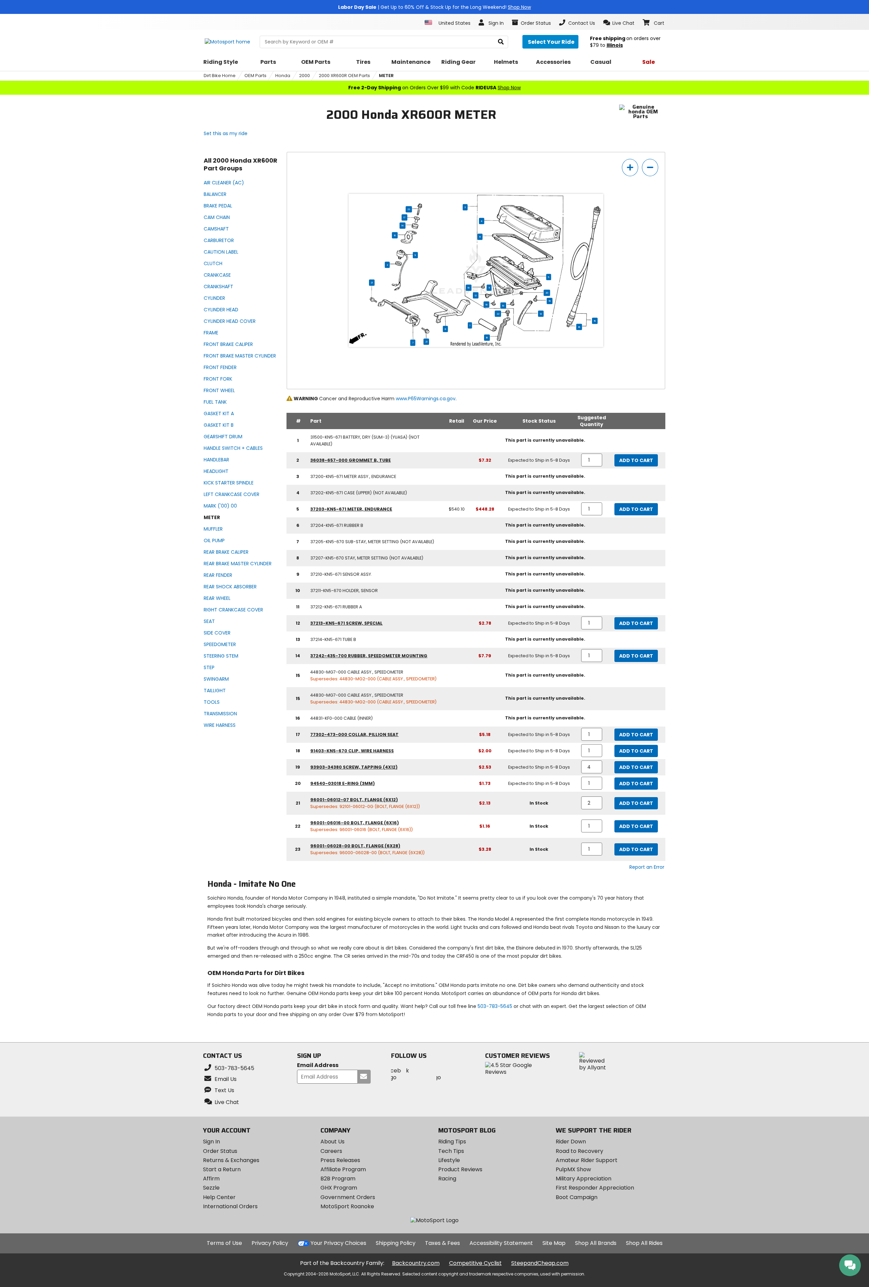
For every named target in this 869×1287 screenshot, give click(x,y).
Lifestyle (449, 1160)
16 (579, 327)
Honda (282, 75)
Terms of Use (224, 1243)
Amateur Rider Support (586, 1160)
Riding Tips (452, 1141)
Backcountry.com (416, 1263)
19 (468, 287)
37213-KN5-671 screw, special (346, 623)
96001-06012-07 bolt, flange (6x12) (354, 800)
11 (489, 287)
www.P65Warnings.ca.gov (426, 398)
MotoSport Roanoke (347, 1206)
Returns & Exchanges (231, 1160)
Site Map (554, 1243)
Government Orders (347, 1197)
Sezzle (211, 1188)
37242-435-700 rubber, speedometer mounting (368, 656)
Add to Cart (636, 460)
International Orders (230, 1206)
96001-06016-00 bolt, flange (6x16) (354, 823)
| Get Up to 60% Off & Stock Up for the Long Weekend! (434, 7)
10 (395, 235)
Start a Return (222, 1169)
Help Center (219, 1197)
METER (386, 75)
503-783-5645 (495, 1006)
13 (541, 313)
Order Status (220, 1151)
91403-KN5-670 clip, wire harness (352, 751)
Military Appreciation (583, 1178)
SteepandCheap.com (540, 1263)
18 (487, 337)
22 (498, 313)
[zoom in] (630, 167)
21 (372, 282)
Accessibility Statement (501, 1243)
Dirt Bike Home (220, 75)
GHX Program (338, 1188)
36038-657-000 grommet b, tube (350, 460)
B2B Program (337, 1178)
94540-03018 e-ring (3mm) (342, 783)
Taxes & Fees (442, 1243)
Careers (331, 1151)
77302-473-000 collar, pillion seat (354, 734)
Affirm (211, 1178)
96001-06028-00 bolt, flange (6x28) (355, 846)
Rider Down (571, 1141)
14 (402, 225)
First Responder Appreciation (595, 1188)
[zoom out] (650, 167)
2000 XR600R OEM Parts (344, 75)
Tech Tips (451, 1151)
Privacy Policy (270, 1243)
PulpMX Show (573, 1169)
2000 (304, 75)
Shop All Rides (644, 1243)
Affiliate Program (343, 1169)
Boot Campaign (576, 1197)
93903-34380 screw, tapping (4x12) (353, 767)
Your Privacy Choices (338, 1243)
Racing (447, 1178)
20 (547, 292)
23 (408, 209)
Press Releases (340, 1160)
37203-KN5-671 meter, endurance (351, 509)
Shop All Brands (595, 1243)
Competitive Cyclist (475, 1263)
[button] (619, 22)
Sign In (211, 1141)
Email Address (317, 1065)
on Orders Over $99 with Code (434, 87)
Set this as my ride (225, 133)
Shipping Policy (395, 1243)
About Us (332, 1141)
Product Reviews (460, 1169)
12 (476, 295)
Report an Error (646, 867)
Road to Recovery (579, 1151)
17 (404, 217)
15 (595, 321)
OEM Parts (255, 75)
